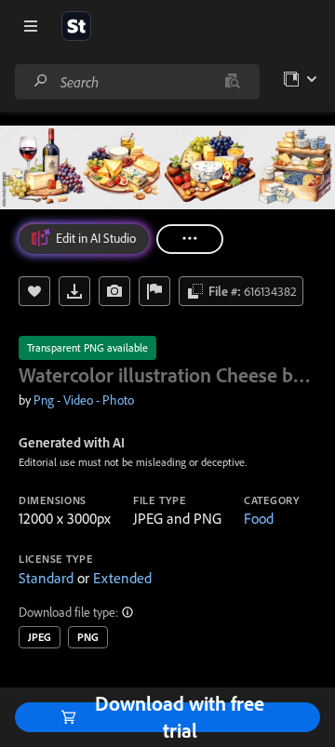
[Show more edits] (189, 239)
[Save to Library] (34, 291)
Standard (46, 577)
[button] (128, 612)
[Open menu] (31, 26)
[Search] (41, 81)
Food (259, 518)
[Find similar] (232, 82)
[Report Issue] (154, 291)
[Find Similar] (114, 291)
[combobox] (137, 82)
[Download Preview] (74, 291)
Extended (122, 577)
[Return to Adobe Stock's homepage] (76, 26)
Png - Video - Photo (84, 400)
